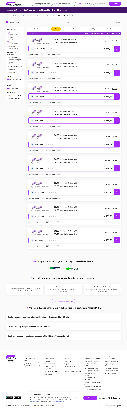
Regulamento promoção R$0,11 (111, 364)
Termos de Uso (49, 405)
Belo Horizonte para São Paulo (91, 364)
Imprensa (47, 361)
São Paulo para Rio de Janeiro (93, 358)
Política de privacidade (57, 401)
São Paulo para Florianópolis (93, 386)
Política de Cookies (38, 405)
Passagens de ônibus (12, 16)
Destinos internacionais (111, 368)
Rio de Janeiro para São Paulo (93, 371)
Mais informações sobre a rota (63, 301)
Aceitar (90, 398)
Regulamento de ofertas (111, 361)
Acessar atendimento (29, 364)
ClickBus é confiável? (110, 373)
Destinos (67, 358)
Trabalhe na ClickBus (50, 366)
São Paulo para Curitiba (91, 361)
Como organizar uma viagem (72, 371)
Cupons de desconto (70, 369)
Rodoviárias (67, 361)
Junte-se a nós (48, 374)
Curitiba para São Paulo (91, 368)
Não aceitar (78, 398)
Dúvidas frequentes (110, 358)
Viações (66, 364)
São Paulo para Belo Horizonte (90, 374)
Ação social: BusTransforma (52, 371)
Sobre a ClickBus (49, 358)
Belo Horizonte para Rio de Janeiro (92, 383)
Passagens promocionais (71, 366)
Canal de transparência (111, 371)
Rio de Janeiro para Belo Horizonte (91, 378)
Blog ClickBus (48, 369)
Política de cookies (35, 401)
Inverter (65, 10)
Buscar (115, 4)
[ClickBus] (14, 4)
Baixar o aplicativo (49, 364)
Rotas (23, 16)
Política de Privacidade (24, 405)
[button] (114, 41)
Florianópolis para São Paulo (93, 389)
